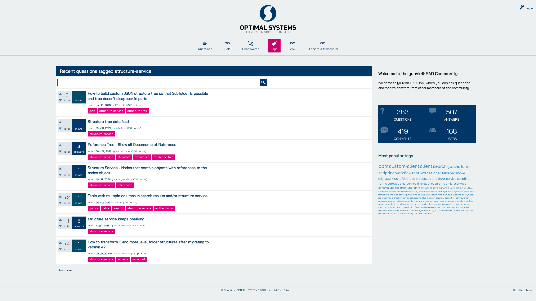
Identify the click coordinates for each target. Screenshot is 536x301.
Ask (292, 49)
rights (416, 187)
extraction (427, 187)
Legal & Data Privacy (280, 290)
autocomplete (462, 207)
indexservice (400, 194)
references (142, 157)
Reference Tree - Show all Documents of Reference (132, 144)
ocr (471, 188)
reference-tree (164, 157)
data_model (468, 194)
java (435, 187)
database (446, 210)
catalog (382, 201)
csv (439, 210)
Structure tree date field (108, 121)
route (389, 210)
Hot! (227, 49)
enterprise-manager (413, 210)
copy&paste (415, 197)
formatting (416, 201)
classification (434, 204)
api (431, 213)
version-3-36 (462, 187)
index (435, 201)
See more (65, 270)
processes (423, 179)
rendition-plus (445, 194)
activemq (464, 191)
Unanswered (250, 49)
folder (471, 210)
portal (426, 213)
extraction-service (400, 197)
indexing (457, 194)
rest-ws (419, 172)
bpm (383, 166)
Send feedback (522, 290)
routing (459, 204)
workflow (403, 172)
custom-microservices (399, 191)
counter (436, 207)
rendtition (409, 207)
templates (427, 201)
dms (420, 183)
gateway (393, 183)
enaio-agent (454, 191)
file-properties (448, 204)
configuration (462, 197)
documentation (389, 213)
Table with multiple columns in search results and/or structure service (147, 195)
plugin (425, 197)
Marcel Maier (123, 151)
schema (122, 259)
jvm (408, 194)
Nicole (118, 202)
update (394, 187)
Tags (274, 49)
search (118, 208)
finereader (383, 191)
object (400, 201)
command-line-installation (423, 194)
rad (445, 183)
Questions (205, 49)
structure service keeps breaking (116, 219)
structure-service (111, 111)
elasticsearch (432, 183)
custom (407, 201)
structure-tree (137, 111)
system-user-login (387, 204)
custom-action (448, 207)
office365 (418, 213)
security (440, 197)
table (106, 208)
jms (391, 194)
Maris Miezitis (122, 253)
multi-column (164, 208)
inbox (441, 201)
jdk (402, 207)
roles (400, 210)
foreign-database (423, 207)
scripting (463, 179)
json (92, 111)
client (426, 166)
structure (123, 157)
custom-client (404, 166)
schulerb (121, 128)
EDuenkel (121, 105)
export (432, 197)
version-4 (138, 259)
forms (382, 183)
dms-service (408, 183)
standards (403, 213)
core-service (424, 191)
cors (399, 204)
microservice (388, 178)
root (453, 210)
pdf (379, 213)
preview (382, 210)
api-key (414, 191)
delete (448, 197)
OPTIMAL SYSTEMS (247, 290)
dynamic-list (446, 187)
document (391, 201)
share (395, 210)
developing (429, 210)
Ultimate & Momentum (323, 49)
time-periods (407, 204)
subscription (394, 207)
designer (433, 173)
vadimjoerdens (123, 179)
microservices (457, 183)
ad (436, 210)
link (453, 197)
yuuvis (93, 208)
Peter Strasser (122, 225)
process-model (421, 204)
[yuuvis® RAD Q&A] (268, 19)
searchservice (384, 197)
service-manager (439, 191)
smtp (410, 213)
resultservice (462, 210)
